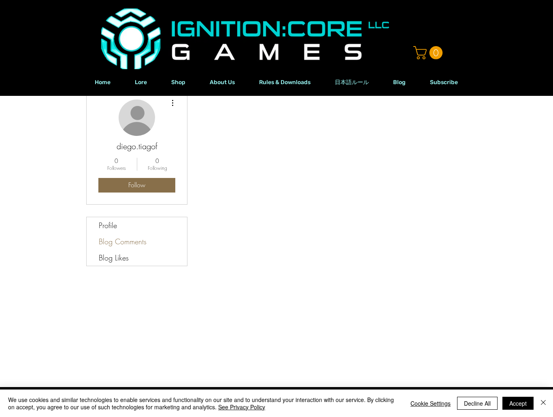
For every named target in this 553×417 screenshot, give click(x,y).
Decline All (477, 403)
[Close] (543, 403)
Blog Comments (123, 241)
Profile (108, 225)
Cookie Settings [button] (430, 403)
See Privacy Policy (241, 407)
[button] (429, 52)
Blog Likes (114, 257)
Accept (518, 403)
